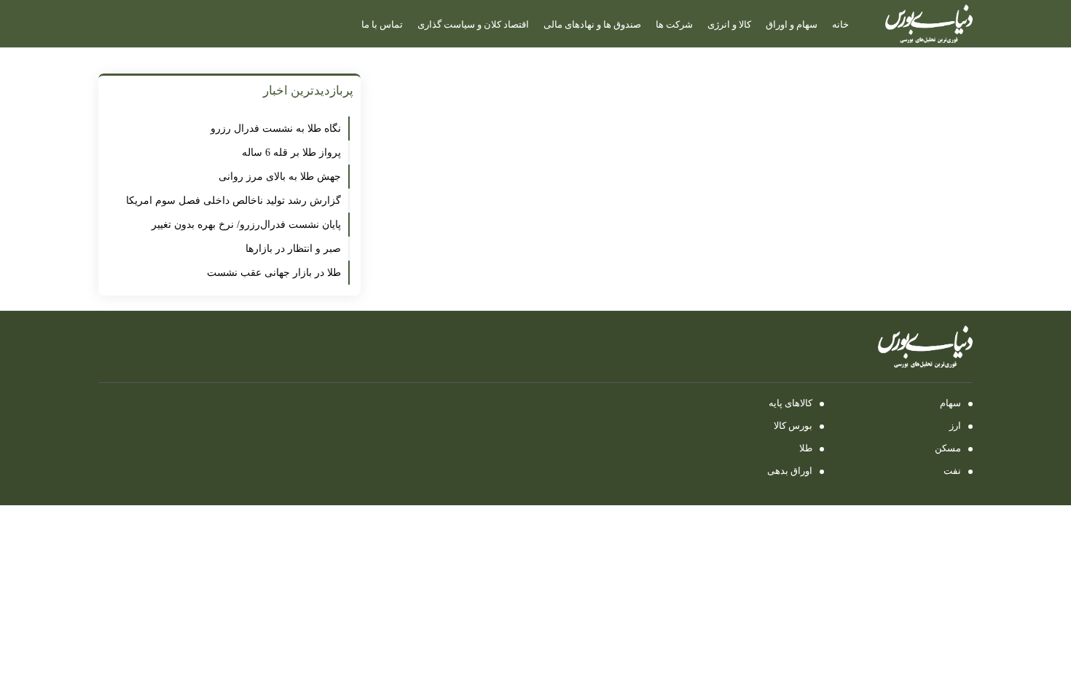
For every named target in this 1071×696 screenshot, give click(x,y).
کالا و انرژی (729, 24)
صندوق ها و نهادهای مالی (592, 24)
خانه (840, 24)
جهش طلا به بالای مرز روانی (280, 176)
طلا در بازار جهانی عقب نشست (274, 272)
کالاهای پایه (790, 403)
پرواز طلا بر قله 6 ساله (291, 152)
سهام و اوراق (791, 24)
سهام (950, 403)
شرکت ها (674, 24)
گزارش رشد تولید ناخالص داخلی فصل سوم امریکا (233, 200)
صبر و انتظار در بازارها (293, 248)
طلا (805, 448)
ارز (955, 425)
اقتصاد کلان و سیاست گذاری (473, 24)
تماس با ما (382, 24)
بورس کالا (793, 425)
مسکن (948, 448)
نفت (952, 470)
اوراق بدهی (789, 470)
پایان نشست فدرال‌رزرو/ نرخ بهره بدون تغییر (246, 224)
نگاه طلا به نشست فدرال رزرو (273, 128)
